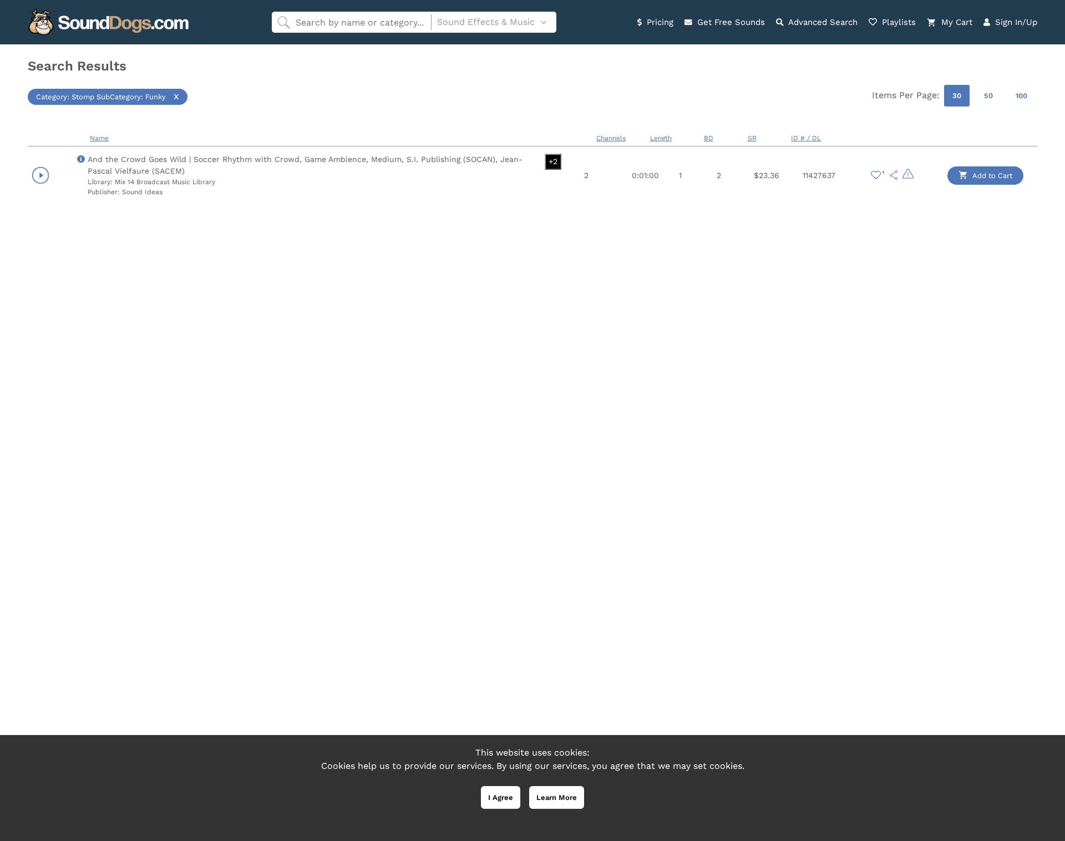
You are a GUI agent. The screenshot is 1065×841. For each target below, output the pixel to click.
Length (661, 138)
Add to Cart (991, 175)
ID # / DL (806, 138)
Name (99, 138)
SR (752, 138)
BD (708, 138)
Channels (611, 138)
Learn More (556, 797)
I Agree (500, 797)
